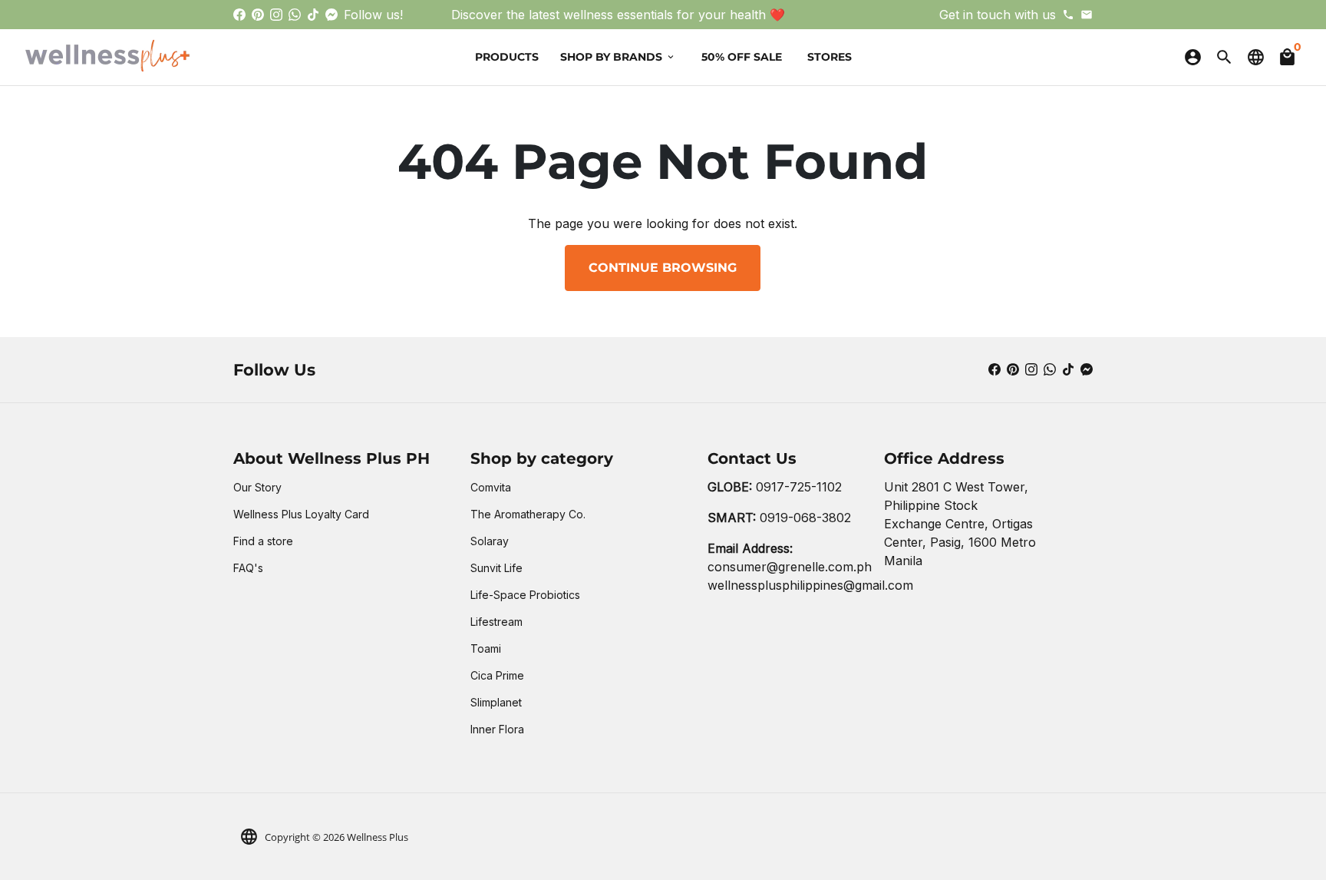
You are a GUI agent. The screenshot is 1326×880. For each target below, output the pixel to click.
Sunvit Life (496, 567)
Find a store (263, 541)
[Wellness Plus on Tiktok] (313, 14)
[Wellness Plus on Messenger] (331, 14)
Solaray (489, 541)
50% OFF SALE (741, 57)
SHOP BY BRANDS (618, 57)
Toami (485, 648)
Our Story (257, 487)
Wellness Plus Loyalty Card (301, 514)
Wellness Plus (377, 837)
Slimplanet (496, 702)
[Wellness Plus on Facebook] (239, 14)
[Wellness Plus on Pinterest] (258, 14)
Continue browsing (663, 267)
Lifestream (496, 621)
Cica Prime (497, 675)
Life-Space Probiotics (525, 594)
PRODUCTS (507, 57)
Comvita (490, 487)
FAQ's (248, 567)
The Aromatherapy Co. (527, 514)
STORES (829, 57)
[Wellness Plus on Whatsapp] (295, 14)
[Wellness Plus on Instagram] (276, 14)
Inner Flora (497, 729)
